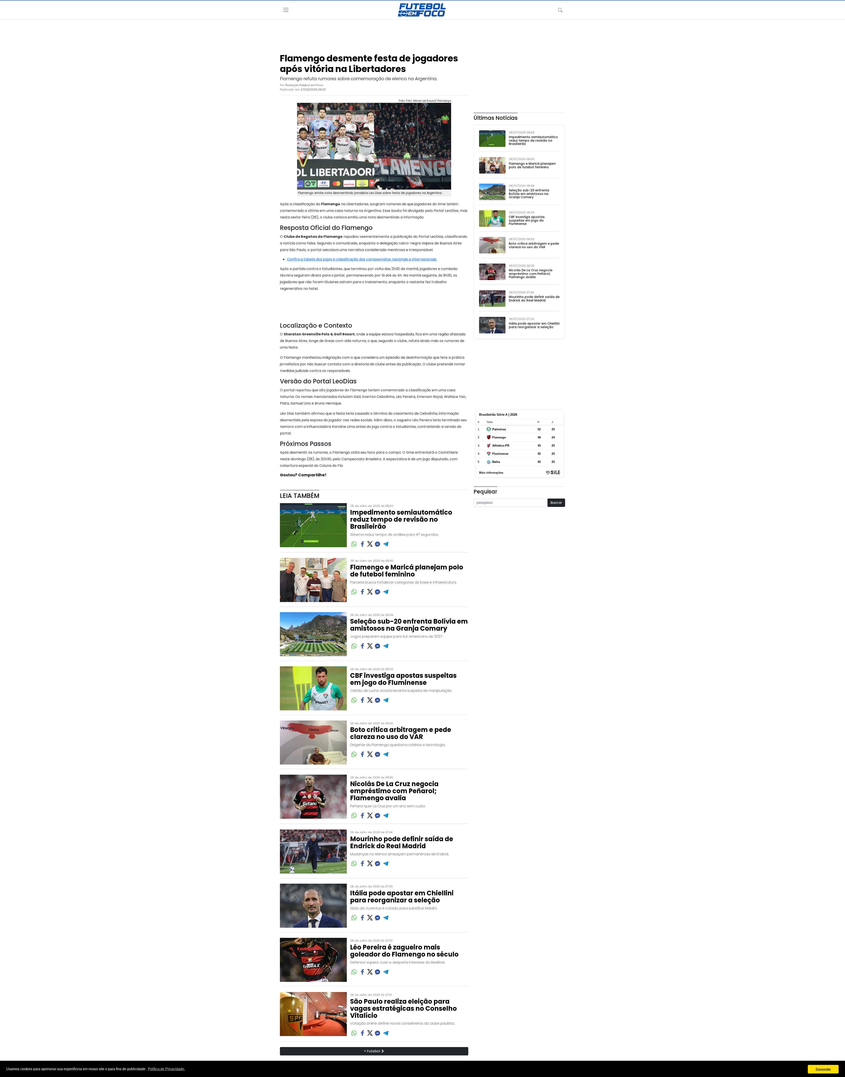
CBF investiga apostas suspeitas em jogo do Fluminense (403, 679)
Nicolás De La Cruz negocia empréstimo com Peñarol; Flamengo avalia (394, 791)
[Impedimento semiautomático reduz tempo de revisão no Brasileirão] (313, 525)
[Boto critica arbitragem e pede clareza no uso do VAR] (313, 742)
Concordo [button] (823, 1069)
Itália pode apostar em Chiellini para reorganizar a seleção (402, 897)
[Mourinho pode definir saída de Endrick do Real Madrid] (313, 851)
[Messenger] (377, 544)
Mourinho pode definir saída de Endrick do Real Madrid (401, 843)
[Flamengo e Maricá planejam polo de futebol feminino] (313, 580)
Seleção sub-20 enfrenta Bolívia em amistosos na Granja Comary (409, 625)
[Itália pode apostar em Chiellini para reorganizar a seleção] (313, 906)
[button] (803, 1069)
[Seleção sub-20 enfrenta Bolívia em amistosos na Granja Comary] (313, 634)
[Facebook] (362, 544)
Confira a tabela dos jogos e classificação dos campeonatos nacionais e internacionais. (362, 259)
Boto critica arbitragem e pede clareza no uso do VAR (400, 733)
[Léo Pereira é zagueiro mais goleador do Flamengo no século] (313, 960)
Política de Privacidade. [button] (166, 1069)
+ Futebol (372, 1051)
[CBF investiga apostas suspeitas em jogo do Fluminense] (313, 688)
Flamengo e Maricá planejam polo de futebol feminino (406, 571)
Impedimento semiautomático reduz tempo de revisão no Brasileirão (401, 519)
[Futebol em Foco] (422, 10)
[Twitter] (370, 544)
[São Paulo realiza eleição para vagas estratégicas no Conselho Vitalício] (313, 1014)
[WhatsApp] (354, 544)
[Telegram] (386, 544)
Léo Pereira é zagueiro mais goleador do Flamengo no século (404, 951)
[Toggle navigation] (560, 10)
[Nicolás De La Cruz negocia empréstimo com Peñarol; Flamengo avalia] (313, 797)
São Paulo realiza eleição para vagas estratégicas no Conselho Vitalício (403, 1008)
